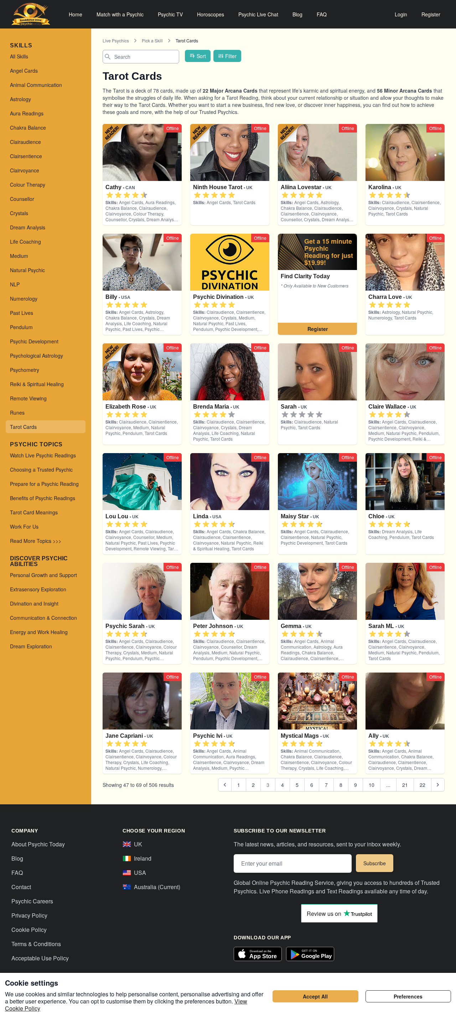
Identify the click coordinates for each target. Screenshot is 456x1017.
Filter (231, 55)
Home (75, 14)
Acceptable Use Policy (40, 958)
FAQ (322, 14)
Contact (21, 887)
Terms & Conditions (36, 944)
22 (422, 784)
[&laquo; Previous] (225, 785)
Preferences (408, 996)
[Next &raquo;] (438, 785)
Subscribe (374, 863)
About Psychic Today (38, 844)
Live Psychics (116, 40)
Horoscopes (210, 14)
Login (401, 14)
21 (405, 784)
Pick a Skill (152, 40)
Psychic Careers (32, 901)
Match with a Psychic (120, 14)
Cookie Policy (29, 929)
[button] (109, 195)
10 (371, 784)
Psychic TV (170, 14)
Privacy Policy (29, 915)
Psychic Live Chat (258, 14)
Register (430, 14)
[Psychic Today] (30, 14)
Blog (297, 14)
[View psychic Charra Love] (317, 284)
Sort (201, 55)
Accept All (315, 996)
